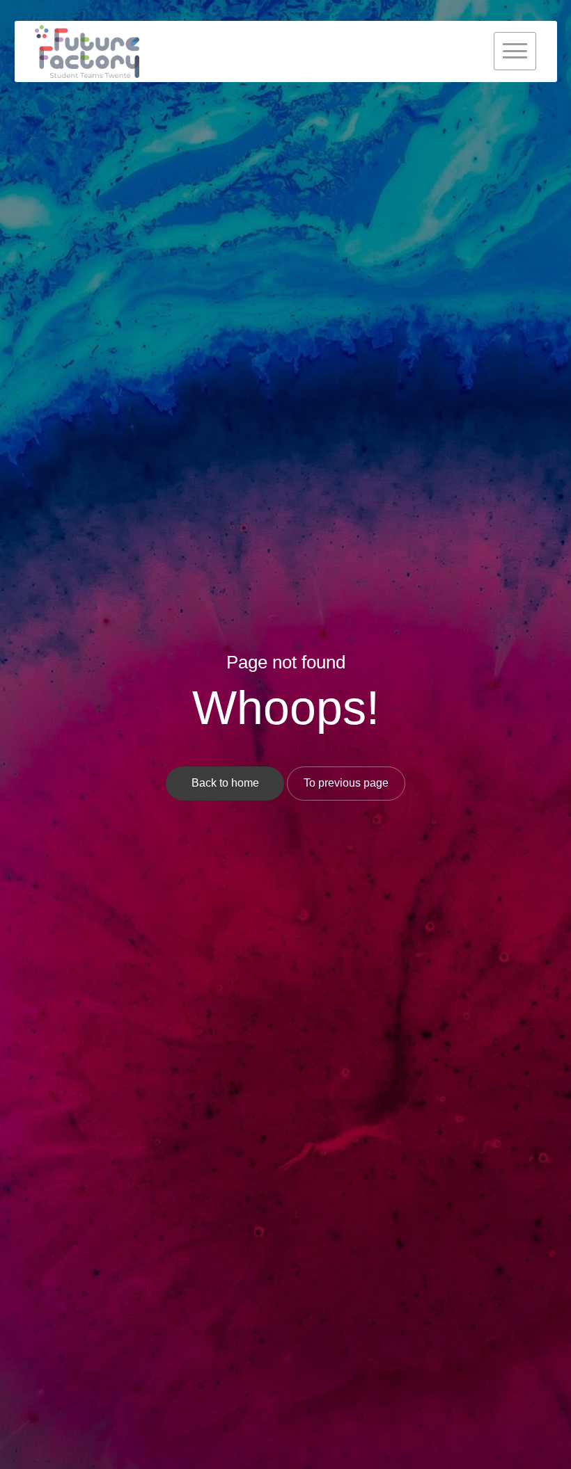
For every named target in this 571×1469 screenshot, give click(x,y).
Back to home (225, 783)
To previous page (346, 783)
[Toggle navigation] (515, 51)
